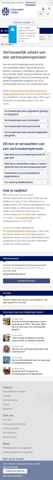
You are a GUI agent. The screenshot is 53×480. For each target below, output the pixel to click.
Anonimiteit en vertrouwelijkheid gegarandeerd (22, 174)
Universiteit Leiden (8, 2)
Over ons (7, 419)
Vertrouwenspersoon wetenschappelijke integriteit (26, 134)
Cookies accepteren (15, 471)
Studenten (20, 2)
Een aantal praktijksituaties (19, 182)
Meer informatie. (10, 467)
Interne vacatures (11, 428)
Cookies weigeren (14, 476)
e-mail (9, 217)
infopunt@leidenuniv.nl (14, 274)
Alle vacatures (9, 432)
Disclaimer (7, 408)
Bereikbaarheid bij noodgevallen (17, 448)
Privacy (6, 404)
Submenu (8, 44)
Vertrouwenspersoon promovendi (22, 126)
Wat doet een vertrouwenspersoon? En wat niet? (25, 156)
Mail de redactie (10, 400)
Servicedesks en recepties (14, 391)
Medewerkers (31, 2)
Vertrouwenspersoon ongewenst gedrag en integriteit (26, 112)
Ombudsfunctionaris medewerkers (22, 230)
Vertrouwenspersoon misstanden (22, 120)
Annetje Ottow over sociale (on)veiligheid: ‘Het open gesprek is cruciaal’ (25, 301)
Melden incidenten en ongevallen (18, 452)
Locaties (6, 395)
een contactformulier (25, 217)
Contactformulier (26, 280)
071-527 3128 (9, 271)
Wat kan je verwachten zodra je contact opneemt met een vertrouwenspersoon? (26, 165)
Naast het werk (10, 437)
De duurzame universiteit (14, 424)
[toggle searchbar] (49, 8)
